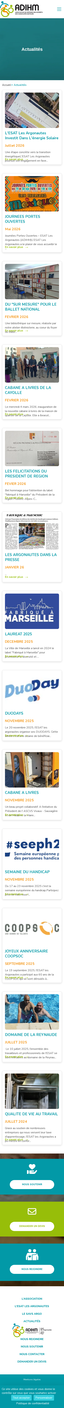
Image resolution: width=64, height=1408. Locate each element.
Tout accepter (21, 1398)
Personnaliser (43, 1398)
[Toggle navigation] (59, 9)
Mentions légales (32, 1379)
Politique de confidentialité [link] (32, 1403)
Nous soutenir (32, 1184)
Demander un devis (32, 1226)
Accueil (6, 85)
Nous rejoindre (32, 1269)
